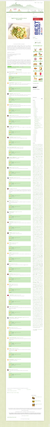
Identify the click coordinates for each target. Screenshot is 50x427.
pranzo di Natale (35, 272)
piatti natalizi (39, 264)
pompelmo (35, 270)
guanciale (34, 212)
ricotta (34, 284)
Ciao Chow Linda (11, 177)
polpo (42, 268)
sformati (39, 304)
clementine (36, 181)
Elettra (38, 196)
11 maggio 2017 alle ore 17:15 (17, 121)
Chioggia (34, 176)
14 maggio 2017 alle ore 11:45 (14, 348)
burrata (39, 161)
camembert (34, 164)
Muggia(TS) (34, 245)
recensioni (35, 282)
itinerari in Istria (35, 219)
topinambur (38, 314)
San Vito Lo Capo (40, 295)
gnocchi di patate (38, 209)
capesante (41, 166)
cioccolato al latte (35, 177)
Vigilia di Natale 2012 (41, 321)
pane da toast (34, 252)
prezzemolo (40, 273)
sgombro (42, 304)
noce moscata (37, 246)
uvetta (39, 319)
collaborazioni (35, 183)
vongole (33, 323)
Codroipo (37, 182)
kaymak (41, 224)
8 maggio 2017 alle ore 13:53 (19, 147)
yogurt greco (34, 325)
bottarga (34, 159)
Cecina (39, 172)
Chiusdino (37, 176)
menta (13, 67)
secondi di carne (36, 299)
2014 (34, 136)
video (33, 321)
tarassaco (34, 311)
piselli (33, 266)
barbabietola (35, 153)
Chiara (11, 77)
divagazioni (37, 193)
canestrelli (40, 165)
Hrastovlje (42, 212)
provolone (39, 277)
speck (39, 307)
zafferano (38, 325)
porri (33, 271)
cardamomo (38, 167)
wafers (36, 323)
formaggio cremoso (40, 204)
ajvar (37, 146)
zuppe (38, 327)
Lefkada (41, 228)
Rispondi (10, 74)
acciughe (39, 144)
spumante (42, 308)
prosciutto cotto (41, 275)
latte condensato (37, 227)
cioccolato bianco (40, 177)
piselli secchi (37, 266)
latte (33, 227)
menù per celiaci (37, 239)
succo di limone (37, 310)
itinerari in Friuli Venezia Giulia (38, 218)
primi (15, 67)
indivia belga (34, 213)
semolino (35, 302)
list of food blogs (35, 330)
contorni (37, 185)
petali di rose (40, 262)
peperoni (39, 261)
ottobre (35, 110)
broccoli (40, 160)
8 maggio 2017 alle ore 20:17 (16, 177)
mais (37, 232)
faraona (37, 200)
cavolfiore (38, 171)
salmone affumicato (40, 291)
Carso (41, 168)
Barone (42, 153)
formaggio (36, 204)
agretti (38, 145)
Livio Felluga (36, 230)
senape (38, 302)
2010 (34, 141)
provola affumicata (35, 277)
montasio (37, 242)
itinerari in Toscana (35, 221)
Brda (41, 159)
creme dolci (41, 188)
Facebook (34, 198)
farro (39, 201)
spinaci (36, 308)
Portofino (37, 271)
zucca (33, 326)
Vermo (34, 320)
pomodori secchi (41, 269)
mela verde (36, 237)
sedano (42, 300)
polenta (34, 268)
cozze (33, 187)
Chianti (42, 174)
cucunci (37, 190)
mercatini (34, 240)
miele (35, 241)
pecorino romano (38, 259)
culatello (41, 190)
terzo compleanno (40, 312)
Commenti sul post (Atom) (13, 390)
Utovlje (35, 319)
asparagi (40, 150)
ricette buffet (38, 283)
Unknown (10, 242)
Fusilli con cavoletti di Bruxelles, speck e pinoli (38, 401)
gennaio (35, 133)
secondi (42, 298)
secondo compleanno (38, 300)
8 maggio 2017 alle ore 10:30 (14, 115)
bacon (36, 152)
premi (34, 273)
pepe (41, 259)
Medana (33, 237)
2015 (34, 135)
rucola (34, 290)
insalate (37, 214)
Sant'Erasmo (34, 296)
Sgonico (34, 305)
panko (39, 253)
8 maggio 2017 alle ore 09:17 (16, 93)
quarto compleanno (37, 279)
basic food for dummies (37, 154)
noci (40, 246)
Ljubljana (39, 230)
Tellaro (39, 311)
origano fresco (38, 249)
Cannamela (34, 166)
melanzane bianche (35, 238)
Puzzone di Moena (39, 278)
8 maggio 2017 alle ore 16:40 (20, 157)
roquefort (34, 289)
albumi (39, 147)
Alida (9, 263)
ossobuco (35, 250)
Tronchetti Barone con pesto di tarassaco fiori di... (38, 119)
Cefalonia (42, 172)
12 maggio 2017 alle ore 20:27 (19, 337)
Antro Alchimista (11, 137)
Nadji (9, 327)
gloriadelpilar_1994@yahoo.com (13, 157)
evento (39, 197)
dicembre (35, 108)
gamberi (12, 67)
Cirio (36, 180)
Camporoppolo (34, 165)
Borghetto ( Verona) (40, 158)
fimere (10, 284)
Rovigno (42, 289)
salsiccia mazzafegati (38, 293)
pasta (40, 256)
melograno (41, 238)
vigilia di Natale (36, 321)
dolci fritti (34, 195)
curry (41, 191)
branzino (39, 159)
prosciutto (37, 275)
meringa (36, 240)
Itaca (41, 215)
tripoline (42, 316)
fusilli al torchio (37, 207)
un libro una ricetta (35, 318)
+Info (33, 0)
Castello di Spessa (35, 170)
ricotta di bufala (38, 284)
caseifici (41, 169)
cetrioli (36, 173)
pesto (36, 262)
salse (34, 292)
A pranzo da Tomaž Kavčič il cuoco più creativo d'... (38, 128)
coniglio (41, 184)
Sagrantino (41, 290)
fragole (39, 206)
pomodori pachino (35, 269)
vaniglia (42, 319)
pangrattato (34, 253)
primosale (34, 275)
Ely (9, 188)
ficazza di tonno (40, 202)
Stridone (40, 309)
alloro (41, 147)
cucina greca (35, 189)
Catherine (10, 167)
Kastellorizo (38, 224)
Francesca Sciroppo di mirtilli (12, 147)
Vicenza (41, 320)
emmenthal (41, 196)
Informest (38, 213)
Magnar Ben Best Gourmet (38, 231)
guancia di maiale (40, 211)
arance (38, 149)
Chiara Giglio (34, 175)
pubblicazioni (34, 278)
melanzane (40, 237)
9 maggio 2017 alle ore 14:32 (13, 263)
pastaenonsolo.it (11, 93)
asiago (37, 150)
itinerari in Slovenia (38, 220)
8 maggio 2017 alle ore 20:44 (13, 188)
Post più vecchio (29, 389)
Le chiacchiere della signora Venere (38, 404)
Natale (41, 245)
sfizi (35, 304)
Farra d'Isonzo (36, 201)
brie (33, 160)
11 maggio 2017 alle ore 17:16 (17, 88)
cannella (37, 166)
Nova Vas (37, 247)
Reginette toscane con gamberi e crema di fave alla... (38, 125)
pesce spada (40, 261)
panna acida (35, 254)
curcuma (39, 191)
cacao (37, 163)
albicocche (40, 146)
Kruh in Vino (38, 225)
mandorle (35, 234)
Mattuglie (34, 236)
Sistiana (40, 305)
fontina (33, 204)
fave (10, 67)
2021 (34, 102)
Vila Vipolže (34, 322)
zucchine (35, 327)
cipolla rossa (34, 179)
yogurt (41, 324)
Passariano (37, 256)
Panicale (37, 253)
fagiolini (34, 200)
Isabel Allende (39, 215)
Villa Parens (37, 322)
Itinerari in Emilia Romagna (36, 216)
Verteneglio (39, 320)
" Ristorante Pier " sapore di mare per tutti (38, 117)
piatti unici (34, 265)
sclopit (42, 297)
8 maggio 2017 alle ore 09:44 (16, 104)
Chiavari (38, 175)
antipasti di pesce (35, 149)
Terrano (36, 312)
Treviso (33, 316)
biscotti (33, 156)
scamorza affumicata (38, 297)
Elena (9, 369)
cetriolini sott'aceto (40, 173)
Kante (35, 224)
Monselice (34, 242)
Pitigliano (37, 267)
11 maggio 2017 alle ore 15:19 (14, 306)
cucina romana (40, 189)
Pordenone (41, 270)
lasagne (37, 226)
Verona (36, 320)
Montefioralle (34, 243)
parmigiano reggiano (40, 255)
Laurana (37, 228)
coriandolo (41, 185)
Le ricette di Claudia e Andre (12, 337)
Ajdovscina (35, 146)
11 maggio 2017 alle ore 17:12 (17, 289)
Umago (38, 317)
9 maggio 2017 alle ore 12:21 (14, 242)
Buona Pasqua (36, 161)
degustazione (41, 192)
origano (34, 249)
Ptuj (41, 277)
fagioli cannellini (37, 199)
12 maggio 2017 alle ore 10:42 (17, 322)
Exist (41, 197)
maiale (40, 232)
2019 (34, 105)
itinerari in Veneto (38, 222)
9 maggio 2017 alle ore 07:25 (16, 221)
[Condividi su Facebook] (22, 66)
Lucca (41, 230)
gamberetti (40, 207)
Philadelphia (34, 263)
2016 (34, 134)
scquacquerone (37, 298)
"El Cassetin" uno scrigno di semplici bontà (37, 123)
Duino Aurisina (37, 195)
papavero (41, 254)
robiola (42, 287)
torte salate (35, 315)
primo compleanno (40, 274)
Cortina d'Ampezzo (37, 186)
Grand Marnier (34, 210)
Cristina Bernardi (11, 221)
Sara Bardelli (27, 415)
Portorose (40, 271)
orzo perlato (41, 249)
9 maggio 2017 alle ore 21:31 (14, 284)
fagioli (36, 198)
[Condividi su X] (21, 66)
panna (42, 253)
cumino (33, 191)
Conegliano (34, 184)
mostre (37, 244)
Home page (19, 389)
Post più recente (9, 389)
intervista (36, 215)
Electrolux (36, 196)
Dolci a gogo (10, 126)
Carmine (10, 306)
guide (35, 212)
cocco (39, 181)
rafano (39, 280)
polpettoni (39, 268)
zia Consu (10, 115)
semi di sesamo (41, 301)
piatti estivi (38, 263)
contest (33, 185)
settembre (35, 111)
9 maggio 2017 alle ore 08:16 (15, 232)
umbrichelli (41, 317)
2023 (34, 101)
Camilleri (38, 164)
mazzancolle (37, 236)
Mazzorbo (41, 236)
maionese (34, 232)
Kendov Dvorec (34, 225)
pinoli (40, 265)
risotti (36, 286)
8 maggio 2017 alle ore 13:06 (16, 137)
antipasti (39, 148)
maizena (33, 233)
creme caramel (37, 188)
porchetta (38, 270)
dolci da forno (39, 194)
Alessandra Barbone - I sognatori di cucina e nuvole (15, 317)
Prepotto (37, 273)
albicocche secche (35, 147)
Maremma (35, 235)
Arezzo (41, 149)
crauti (36, 187)
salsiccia (38, 292)
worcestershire (35, 324)
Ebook (40, 195)
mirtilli (38, 241)
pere (42, 261)
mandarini (41, 233)
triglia (39, 316)
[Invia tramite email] (20, 66)
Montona (37, 243)
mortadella (41, 243)
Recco (40, 281)
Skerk (42, 305)
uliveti (36, 317)
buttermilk (35, 162)
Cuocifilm (36, 191)
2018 (34, 106)
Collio (34, 183)
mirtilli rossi (40, 241)
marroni (41, 235)
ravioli (37, 281)
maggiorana (34, 231)
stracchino (34, 309)
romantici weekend (38, 288)
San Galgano (36, 294)
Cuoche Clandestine (11, 359)
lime (35, 229)
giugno (35, 115)
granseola (41, 210)
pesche (33, 262)
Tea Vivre (37, 311)
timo (37, 313)
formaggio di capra (36, 205)
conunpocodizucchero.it (11, 211)
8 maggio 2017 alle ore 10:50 (15, 126)
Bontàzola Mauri (35, 158)
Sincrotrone (37, 305)
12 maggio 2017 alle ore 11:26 (13, 327)
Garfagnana (37, 208)
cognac (40, 182)
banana (42, 152)
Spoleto (39, 308)
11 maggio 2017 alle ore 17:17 (17, 77)
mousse (41, 244)
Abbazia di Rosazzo (35, 144)
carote (38, 168)
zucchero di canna (41, 326)
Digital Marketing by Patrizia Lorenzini (11, 417)
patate (34, 258)
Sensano (41, 302)
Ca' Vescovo (38, 162)
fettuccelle (37, 202)
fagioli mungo (41, 199)
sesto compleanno (40, 303)
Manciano (38, 233)
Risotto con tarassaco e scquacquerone (37, 121)
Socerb (37, 306)
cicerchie (39, 176)
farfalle (39, 200)
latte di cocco (41, 227)
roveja (39, 289)
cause (38, 170)
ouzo (41, 250)
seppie (33, 303)
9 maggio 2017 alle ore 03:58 (18, 211)
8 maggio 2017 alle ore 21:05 (14, 200)
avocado (42, 151)
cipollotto (34, 180)
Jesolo (41, 223)
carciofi (35, 167)
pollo (36, 268)
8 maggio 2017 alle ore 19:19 (15, 167)
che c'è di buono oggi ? (36, 174)
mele (38, 238)
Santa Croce (37, 296)
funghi (33, 207)
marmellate (38, 235)
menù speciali (40, 239)
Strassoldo (38, 309)
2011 (34, 140)
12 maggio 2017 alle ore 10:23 (25, 317)
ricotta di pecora (37, 285)
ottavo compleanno (38, 250)
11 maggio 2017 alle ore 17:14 (17, 162)
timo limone (40, 313)
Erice (36, 197)
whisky (42, 323)
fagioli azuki (39, 198)
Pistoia (35, 267)
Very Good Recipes (40, 329)
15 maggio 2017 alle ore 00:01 (17, 359)
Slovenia (34, 306)
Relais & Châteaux (34, 283)
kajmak (33, 224)
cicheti (42, 176)
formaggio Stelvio (41, 205)
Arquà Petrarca (34, 150)
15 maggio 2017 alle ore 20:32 (14, 369)
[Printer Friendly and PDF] (9, 66)
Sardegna (41, 296)
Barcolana (39, 153)
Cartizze (33, 169)
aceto (41, 144)
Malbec (36, 233)
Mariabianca (10, 232)
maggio (35, 116)
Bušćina (42, 161)
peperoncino (34, 260)
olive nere (34, 248)
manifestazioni (41, 234)
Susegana (41, 310)
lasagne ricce (40, 226)
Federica (10, 200)
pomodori (35, 269)
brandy (36, 159)
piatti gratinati (38, 264)
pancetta (41, 251)
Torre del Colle (41, 314)
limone (38, 229)
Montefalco (41, 242)
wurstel (38, 324)
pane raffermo (40, 252)
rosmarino (37, 289)
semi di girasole (36, 301)
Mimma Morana (11, 104)
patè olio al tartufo (39, 258)
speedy (42, 307)
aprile (35, 129)
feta (33, 202)
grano (38, 210)
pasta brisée (38, 257)
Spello (34, 308)
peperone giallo (39, 260)
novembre (35, 109)
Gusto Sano (38, 212)
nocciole (34, 246)
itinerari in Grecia (39, 218)
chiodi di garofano (41, 175)
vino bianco (41, 322)
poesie (41, 267)
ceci (36, 172)
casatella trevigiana (37, 169)
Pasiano (35, 256)
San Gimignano (39, 294)
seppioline (36, 303)
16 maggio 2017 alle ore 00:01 (17, 332)
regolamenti (41, 282)
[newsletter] (37, 43)
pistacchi (41, 266)
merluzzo (39, 240)
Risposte (11, 76)
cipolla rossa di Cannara (39, 179)
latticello (34, 228)
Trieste (36, 316)
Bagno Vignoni (39, 152)
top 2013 (35, 314)
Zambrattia (41, 325)
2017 (34, 107)
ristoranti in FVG (38, 287)
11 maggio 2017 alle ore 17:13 (17, 227)
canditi (37, 165)
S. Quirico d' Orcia (37, 290)
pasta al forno (34, 257)
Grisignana (36, 211)
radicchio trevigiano (35, 280)
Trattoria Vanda (40, 315)
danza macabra (34, 192)
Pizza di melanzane (36, 122)
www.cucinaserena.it (11, 82)
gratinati (34, 211)
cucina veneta (34, 190)
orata (42, 248)
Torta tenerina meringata (37, 126)
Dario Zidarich (38, 192)
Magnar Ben (38, 231)
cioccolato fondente (35, 178)
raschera (34, 281)
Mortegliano (34, 244)
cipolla (40, 178)
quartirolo (34, 279)
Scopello (34, 298)
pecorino (34, 259)
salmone (36, 291)
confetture (38, 184)
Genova (40, 208)
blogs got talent (39, 156)
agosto (35, 112)
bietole (39, 155)
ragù (41, 280)
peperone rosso (35, 261)
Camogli (41, 164)
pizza (39, 267)
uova (39, 318)
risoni (33, 286)
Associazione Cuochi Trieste (36, 151)
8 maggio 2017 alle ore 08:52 (17, 82)
